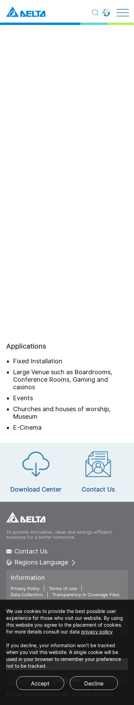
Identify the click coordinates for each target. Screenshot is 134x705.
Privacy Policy (25, 588)
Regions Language (41, 562)
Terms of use (63, 588)
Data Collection (27, 594)
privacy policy (97, 632)
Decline (93, 683)
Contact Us (30, 551)
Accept (40, 683)
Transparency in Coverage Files (86, 594)
